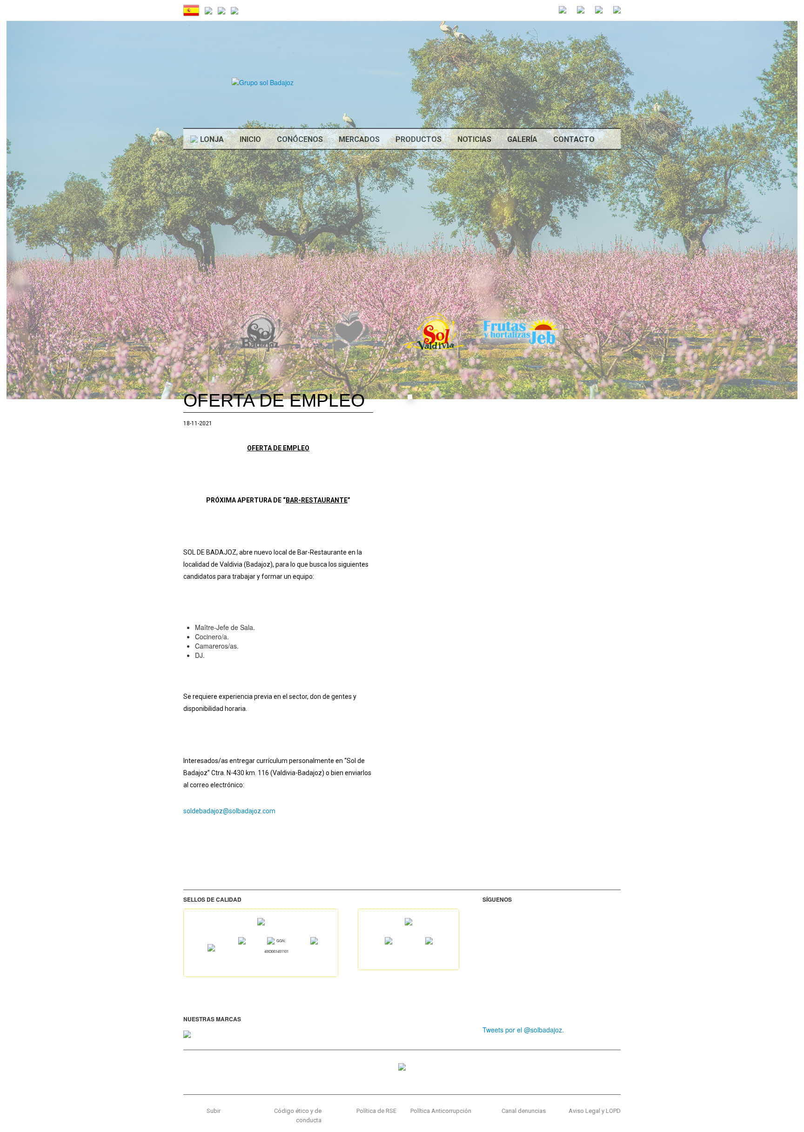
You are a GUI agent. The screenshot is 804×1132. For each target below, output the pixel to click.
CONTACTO (574, 139)
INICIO (250, 139)
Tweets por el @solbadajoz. (523, 1029)
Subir (214, 1110)
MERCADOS (359, 139)
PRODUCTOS (418, 139)
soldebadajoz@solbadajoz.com (229, 811)
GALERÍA (522, 139)
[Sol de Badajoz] (263, 82)
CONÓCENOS (300, 139)
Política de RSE (376, 1110)
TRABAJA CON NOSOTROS (573, 172)
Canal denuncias (524, 1110)
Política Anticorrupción (440, 1110)
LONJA (212, 139)
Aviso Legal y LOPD (595, 1110)
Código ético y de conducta (298, 1115)
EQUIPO (567, 195)
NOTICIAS (474, 139)
